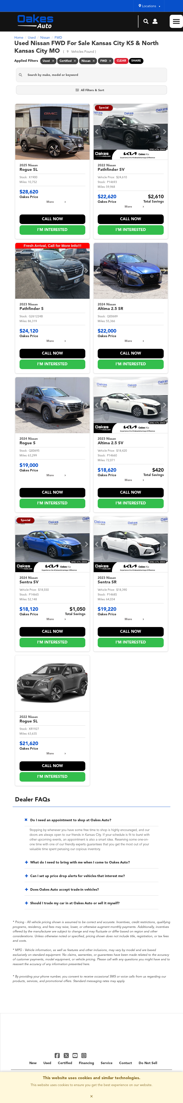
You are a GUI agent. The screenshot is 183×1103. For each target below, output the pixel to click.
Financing (86, 1063)
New (33, 1063)
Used (47, 1063)
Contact (125, 1063)
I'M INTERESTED (52, 230)
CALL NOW (52, 219)
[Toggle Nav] (176, 21)
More (50, 202)
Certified (65, 1063)
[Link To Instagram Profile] (84, 1055)
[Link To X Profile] (66, 1055)
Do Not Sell (148, 1063)
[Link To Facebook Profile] (57, 1055)
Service (106, 1063)
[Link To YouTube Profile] (75, 1055)
